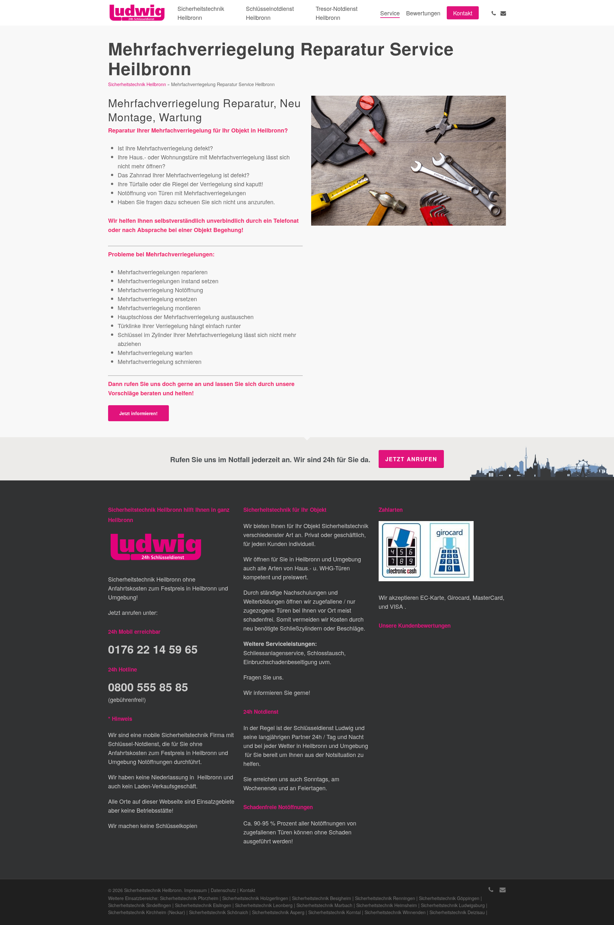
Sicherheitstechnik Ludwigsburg (453, 905)
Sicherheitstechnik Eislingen (203, 905)
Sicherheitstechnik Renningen (385, 898)
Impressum (195, 890)
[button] (138, 413)
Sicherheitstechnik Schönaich (218, 912)
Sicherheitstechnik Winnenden (395, 912)
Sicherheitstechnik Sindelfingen (139, 905)
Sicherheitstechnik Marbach (324, 905)
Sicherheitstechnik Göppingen (449, 898)
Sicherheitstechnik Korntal (334, 912)
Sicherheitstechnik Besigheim (321, 898)
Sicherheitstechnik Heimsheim (386, 905)
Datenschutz (223, 890)
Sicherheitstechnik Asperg (278, 912)
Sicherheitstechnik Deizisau (457, 912)
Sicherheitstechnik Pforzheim (189, 898)
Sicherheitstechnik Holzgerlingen (255, 898)
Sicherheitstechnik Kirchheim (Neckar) (146, 912)
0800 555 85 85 (148, 686)
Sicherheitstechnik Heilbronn (137, 84)
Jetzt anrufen (411, 459)
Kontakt (247, 890)
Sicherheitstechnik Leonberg (264, 905)
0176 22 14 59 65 (153, 648)
